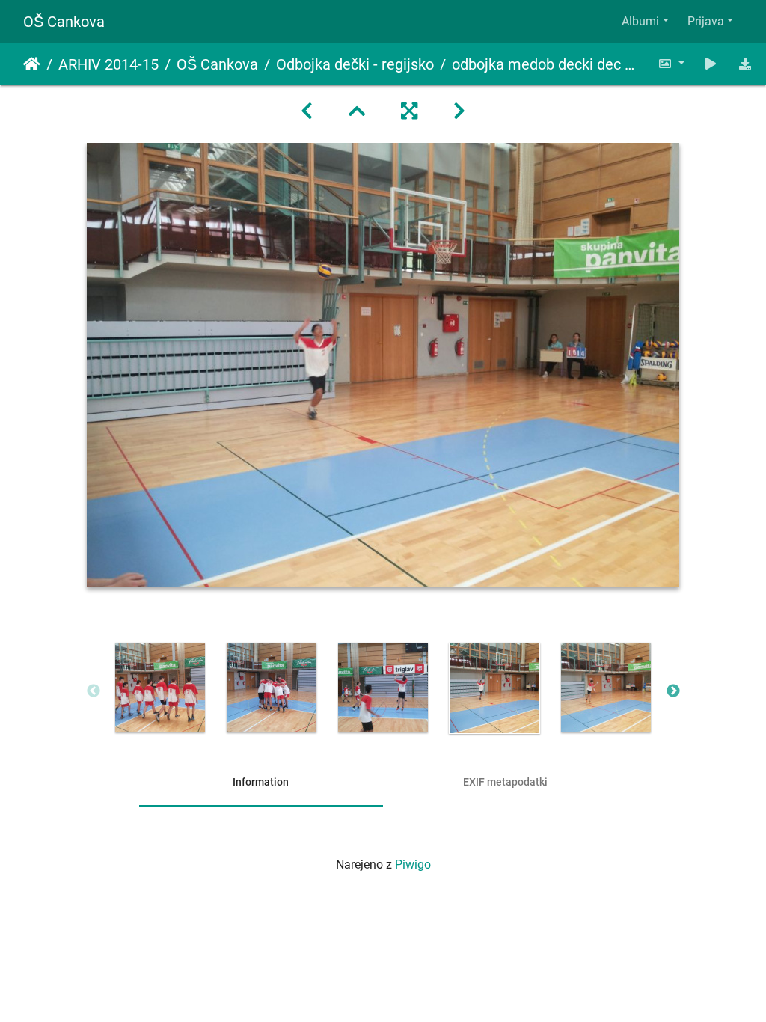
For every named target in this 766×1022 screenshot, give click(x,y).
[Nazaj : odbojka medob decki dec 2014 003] (307, 111)
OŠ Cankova (64, 22)
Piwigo (413, 864)
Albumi (640, 21)
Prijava (705, 21)
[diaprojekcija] (711, 64)
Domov (31, 64)
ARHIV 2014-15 (108, 64)
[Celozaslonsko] (409, 111)
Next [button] (673, 691)
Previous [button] (93, 691)
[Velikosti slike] (671, 64)
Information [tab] (261, 782)
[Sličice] (357, 111)
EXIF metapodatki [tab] (505, 782)
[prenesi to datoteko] (745, 64)
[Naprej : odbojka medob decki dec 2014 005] (459, 111)
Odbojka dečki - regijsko (355, 64)
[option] (160, 687)
